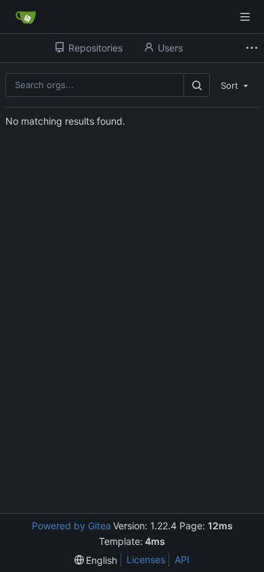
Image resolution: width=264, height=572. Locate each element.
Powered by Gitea (71, 525)
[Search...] (196, 85)
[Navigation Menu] (245, 17)
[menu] (236, 85)
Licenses (146, 559)
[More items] (253, 48)
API (182, 559)
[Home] (26, 17)
